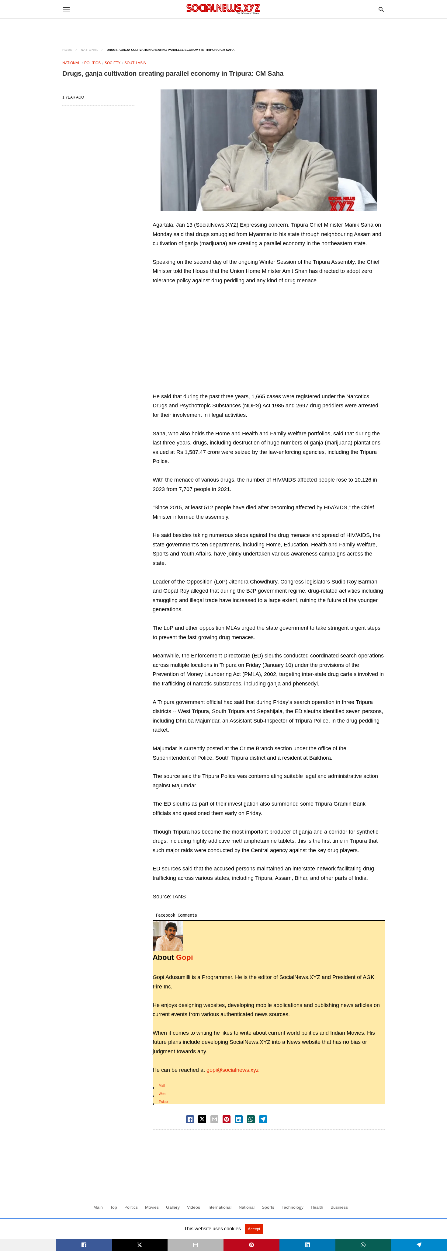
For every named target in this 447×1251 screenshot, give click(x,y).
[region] (223, 29)
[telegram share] (263, 1119)
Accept (254, 1229)
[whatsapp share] (251, 1119)
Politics (92, 63)
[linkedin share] (239, 1119)
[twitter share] (202, 1119)
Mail (162, 1085)
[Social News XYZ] (223, 9)
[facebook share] (190, 1119)
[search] (381, 9)
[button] (269, 150)
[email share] (214, 1119)
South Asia (135, 63)
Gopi (184, 957)
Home (67, 49)
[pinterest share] (226, 1119)
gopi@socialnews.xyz (232, 1070)
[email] (196, 1245)
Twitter (163, 1101)
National (90, 49)
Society (112, 63)
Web (162, 1094)
